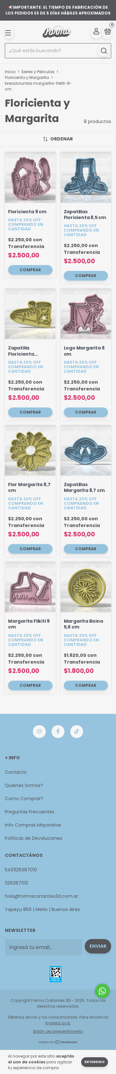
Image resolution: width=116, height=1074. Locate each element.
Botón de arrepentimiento (58, 1031)
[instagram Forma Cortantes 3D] (39, 731)
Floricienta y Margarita (27, 77)
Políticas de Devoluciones (33, 838)
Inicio (10, 71)
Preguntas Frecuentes (29, 812)
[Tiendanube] (58, 1042)
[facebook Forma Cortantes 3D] (58, 731)
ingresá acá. (58, 1023)
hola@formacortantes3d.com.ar (41, 896)
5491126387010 (21, 870)
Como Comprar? (24, 798)
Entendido (94, 1062)
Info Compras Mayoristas (33, 825)
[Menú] (9, 32)
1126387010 (16, 883)
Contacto (16, 772)
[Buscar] (103, 51)
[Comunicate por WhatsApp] (102, 991)
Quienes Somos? (24, 785)
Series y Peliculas (37, 71)
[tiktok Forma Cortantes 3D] (76, 731)
